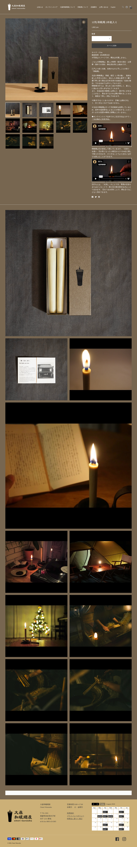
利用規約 (70, 813)
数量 (93, 34)
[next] (97, 804)
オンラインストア (51, 7)
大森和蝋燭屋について (67, 7)
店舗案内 (94, 7)
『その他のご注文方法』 (101, 119)
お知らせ (40, 7)
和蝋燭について (83, 7)
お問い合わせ (103, 7)
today (102, 804)
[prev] (93, 804)
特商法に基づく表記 (74, 819)
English (113, 7)
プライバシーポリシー (75, 816)
